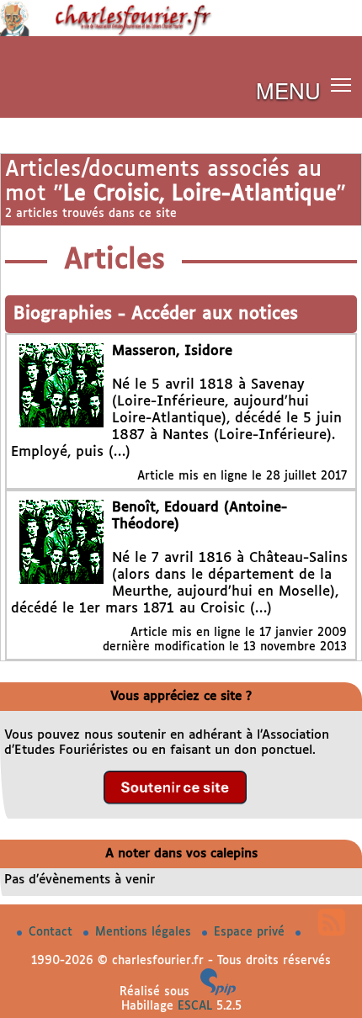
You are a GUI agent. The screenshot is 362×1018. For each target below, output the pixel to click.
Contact (53, 932)
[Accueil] (181, 33)
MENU (288, 89)
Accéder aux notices (214, 314)
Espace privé (251, 932)
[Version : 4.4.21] (218, 992)
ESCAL (195, 1006)
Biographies (65, 314)
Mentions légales (145, 932)
